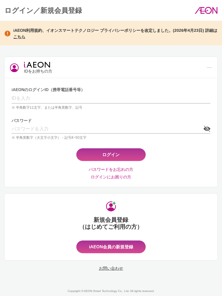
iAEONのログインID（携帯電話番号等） (48, 89)
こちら (19, 36)
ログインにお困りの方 (111, 177)
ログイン (111, 154)
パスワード (22, 120)
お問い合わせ (111, 268)
